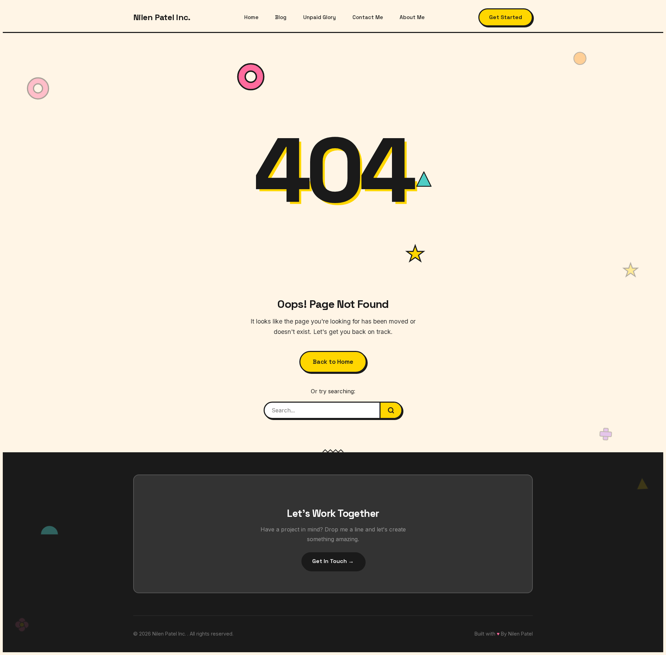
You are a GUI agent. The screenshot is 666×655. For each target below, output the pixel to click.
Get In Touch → (333, 561)
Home (251, 17)
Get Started (505, 17)
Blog (281, 17)
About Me (412, 17)
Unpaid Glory (319, 17)
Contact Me (367, 17)
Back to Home (333, 362)
